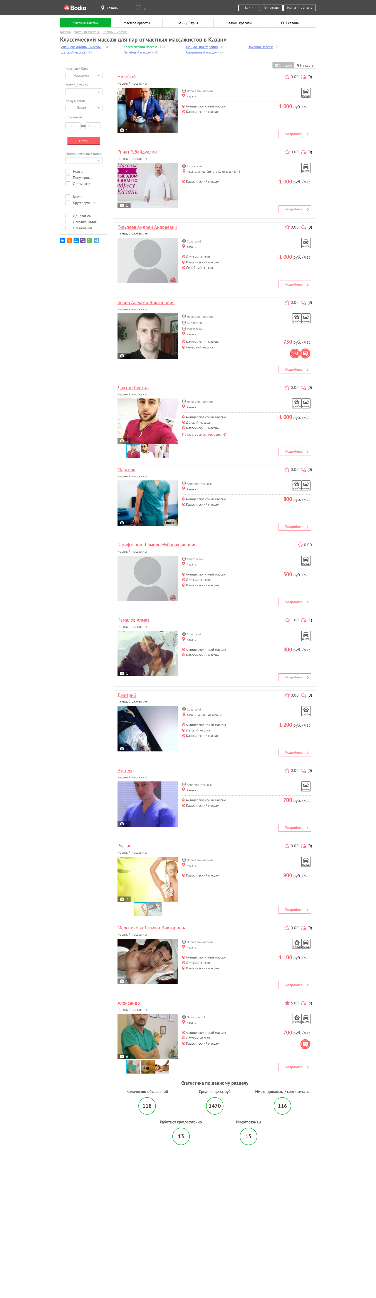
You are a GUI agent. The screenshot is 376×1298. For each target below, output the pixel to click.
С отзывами (81, 183)
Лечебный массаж (137, 52)
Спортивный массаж (201, 52)
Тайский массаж (260, 47)
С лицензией (82, 228)
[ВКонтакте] (63, 242)
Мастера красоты (137, 23)
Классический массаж (140, 47)
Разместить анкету (299, 7)
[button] (148, 451)
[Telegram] (97, 242)
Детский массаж (73, 52)
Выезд (77, 196)
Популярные (82, 177)
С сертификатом (85, 222)
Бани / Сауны (188, 23)
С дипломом (82, 216)
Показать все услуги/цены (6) (204, 434)
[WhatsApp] (90, 242)
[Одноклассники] (70, 242)
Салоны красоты (239, 23)
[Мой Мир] (76, 242)
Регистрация (272, 7)
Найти (83, 141)
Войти (249, 7)
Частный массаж (85, 23)
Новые (78, 171)
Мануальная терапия (202, 47)
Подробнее (293, 134)
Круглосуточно (84, 203)
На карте (306, 65)
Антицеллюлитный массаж (81, 47)
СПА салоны (290, 23)
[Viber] (83, 242)
